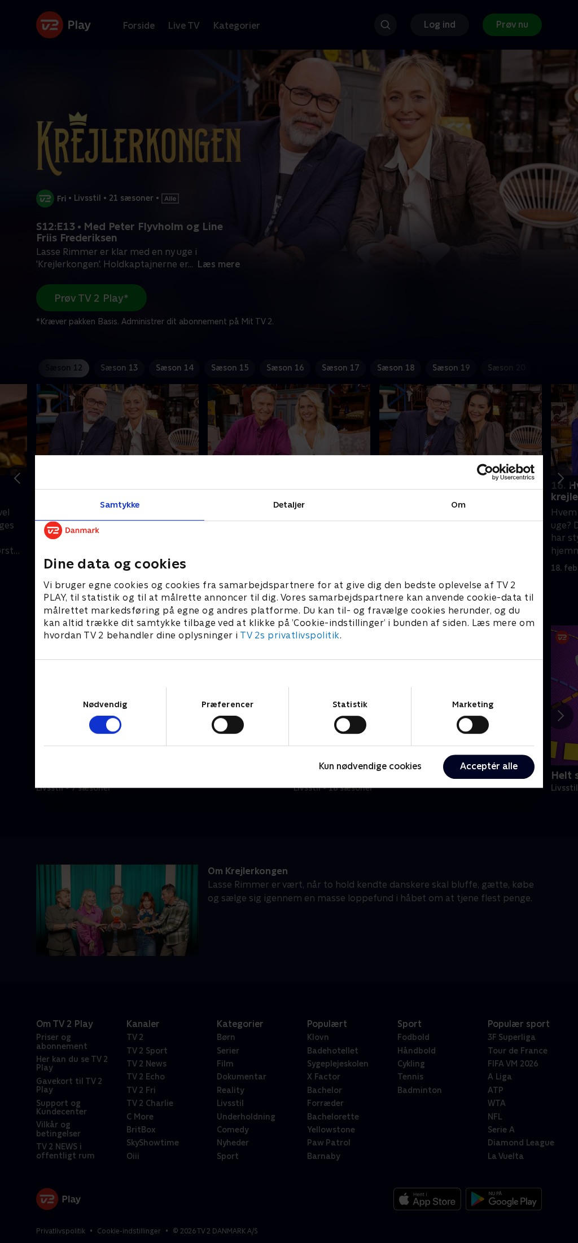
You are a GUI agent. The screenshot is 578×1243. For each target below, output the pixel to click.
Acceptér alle (489, 766)
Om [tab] (458, 504)
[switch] (228, 725)
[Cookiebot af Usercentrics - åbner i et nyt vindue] (485, 472)
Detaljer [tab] (289, 504)
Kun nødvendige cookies (370, 766)
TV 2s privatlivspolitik (290, 636)
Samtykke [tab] (120, 504)
